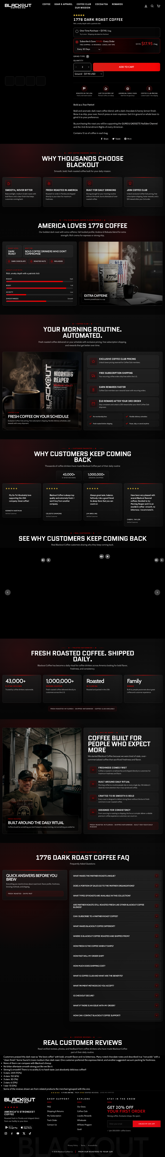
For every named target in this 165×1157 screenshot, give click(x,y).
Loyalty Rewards (84, 1116)
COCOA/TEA (101, 4)
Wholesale (81, 1120)
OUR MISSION (82, 7)
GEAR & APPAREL (63, 4)
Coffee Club (82, 1111)
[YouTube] (17, 1133)
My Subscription (54, 1116)
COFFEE (46, 4)
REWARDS (117, 4)
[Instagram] (5, 1133)
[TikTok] (30, 1133)
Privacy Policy (73, 1145)
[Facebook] (11, 1133)
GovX (79, 1129)
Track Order (52, 1120)
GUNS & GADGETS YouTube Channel (140, 123)
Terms (83, 1145)
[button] (79, 15)
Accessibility (92, 1145)
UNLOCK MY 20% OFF (147, 1124)
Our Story (81, 1106)
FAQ (49, 1106)
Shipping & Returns (55, 1111)
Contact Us (52, 1124)
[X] (23, 1133)
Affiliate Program (84, 1124)
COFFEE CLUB (84, 4)
